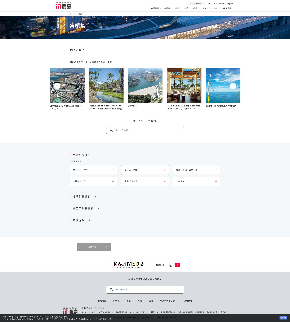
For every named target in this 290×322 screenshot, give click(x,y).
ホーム (72, 14)
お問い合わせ (219, 4)
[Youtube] (177, 265)
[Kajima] (63, 5)
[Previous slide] (57, 86)
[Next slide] (233, 86)
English (230, 4)
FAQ (209, 4)
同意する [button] (283, 318)
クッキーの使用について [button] (102, 319)
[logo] (70, 310)
